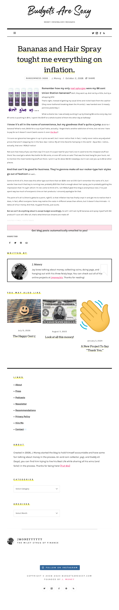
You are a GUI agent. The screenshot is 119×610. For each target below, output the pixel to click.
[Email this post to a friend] (26, 243)
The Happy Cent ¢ (24, 336)
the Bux (53, 132)
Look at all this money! (59, 337)
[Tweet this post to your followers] (15, 243)
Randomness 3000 (37, 78)
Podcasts (20, 397)
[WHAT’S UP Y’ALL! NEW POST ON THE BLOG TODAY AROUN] (73, 555)
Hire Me (19, 422)
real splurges (78, 88)
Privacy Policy (22, 416)
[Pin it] (21, 243)
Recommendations (25, 410)
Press (18, 391)
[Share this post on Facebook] (9, 243)
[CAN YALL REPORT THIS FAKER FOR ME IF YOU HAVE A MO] (99, 555)
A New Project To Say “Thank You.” (95, 348)
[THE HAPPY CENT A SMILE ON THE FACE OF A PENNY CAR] (46, 555)
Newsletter (21, 403)
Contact (19, 429)
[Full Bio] (65, 465)
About (18, 384)
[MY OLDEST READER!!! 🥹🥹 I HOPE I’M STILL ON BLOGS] (20, 555)
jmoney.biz (57, 277)
